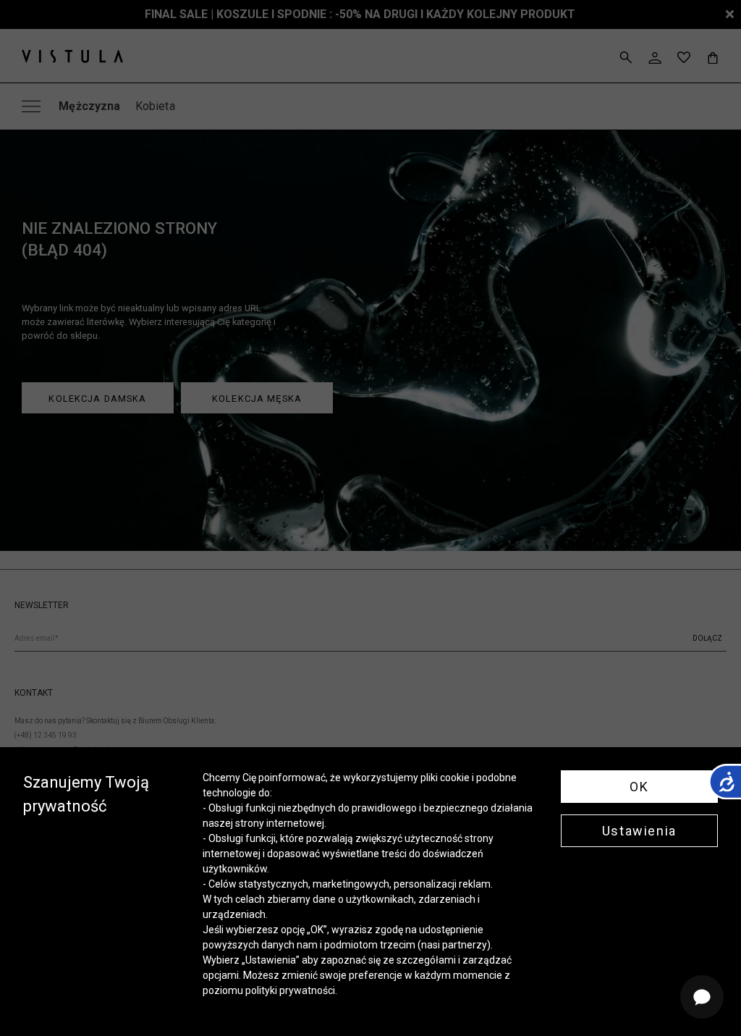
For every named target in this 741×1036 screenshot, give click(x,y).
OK (639, 786)
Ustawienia (639, 830)
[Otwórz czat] (702, 997)
